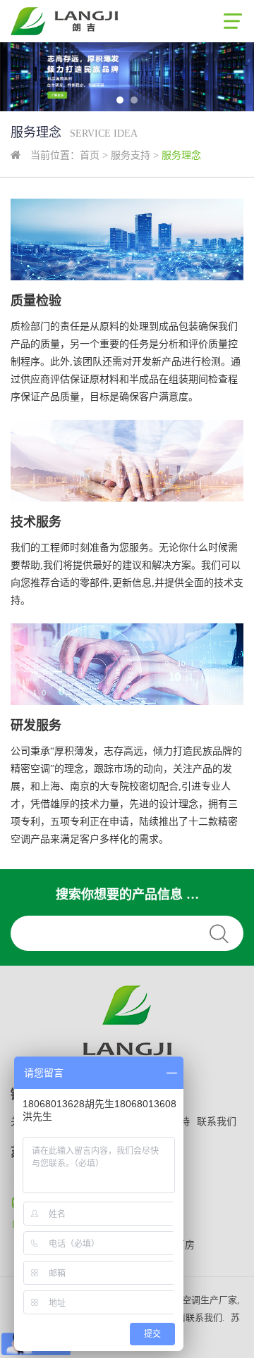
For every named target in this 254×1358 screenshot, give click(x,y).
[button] (119, 100)
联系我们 (216, 1121)
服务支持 (130, 155)
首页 (89, 155)
